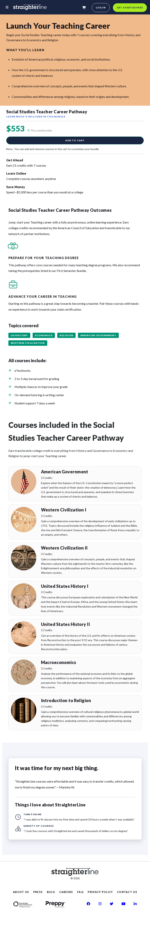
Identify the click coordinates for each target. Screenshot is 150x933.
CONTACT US (127, 892)
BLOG (51, 892)
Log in (101, 7)
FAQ (80, 892)
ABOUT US (21, 892)
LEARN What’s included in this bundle (36, 116)
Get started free (130, 7)
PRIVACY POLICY (100, 892)
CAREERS (66, 892)
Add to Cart (75, 140)
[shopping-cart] (84, 7)
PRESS (38, 892)
